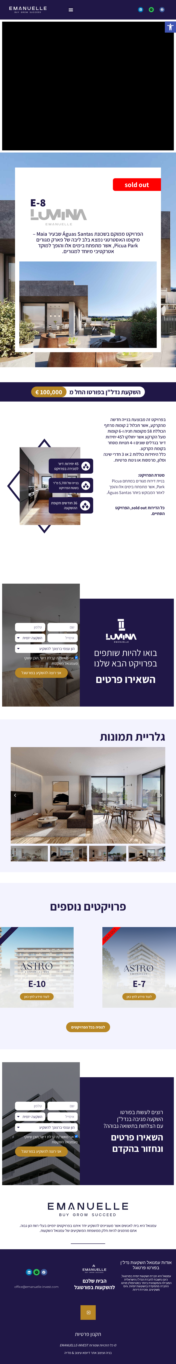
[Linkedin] (140, 9)
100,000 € (48, 392)
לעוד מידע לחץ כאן (139, 996)
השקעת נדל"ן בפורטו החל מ (105, 392)
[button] (170, 27)
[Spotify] (151, 9)
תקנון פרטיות (88, 1333)
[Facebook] (162, 9)
